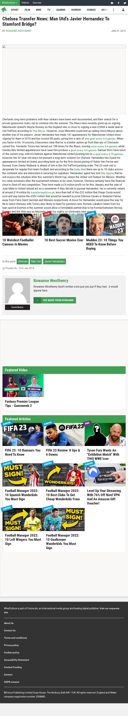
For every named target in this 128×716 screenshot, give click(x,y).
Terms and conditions (15, 637)
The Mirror (38, 131)
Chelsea (23, 261)
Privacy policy (11, 645)
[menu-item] (15, 10)
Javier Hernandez (54, 261)
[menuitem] (10, 3)
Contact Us (10, 630)
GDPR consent (11, 682)
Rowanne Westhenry (18, 30)
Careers (8, 674)
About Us (9, 623)
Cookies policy (11, 652)
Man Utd (36, 261)
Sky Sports (107, 173)
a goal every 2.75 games (107, 154)
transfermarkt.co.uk (42, 192)
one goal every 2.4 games (100, 138)
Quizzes (37, 2)
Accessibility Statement (16, 660)
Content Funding (13, 667)
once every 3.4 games (104, 146)
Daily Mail (80, 169)
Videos (25, 2)
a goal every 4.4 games (82, 150)
